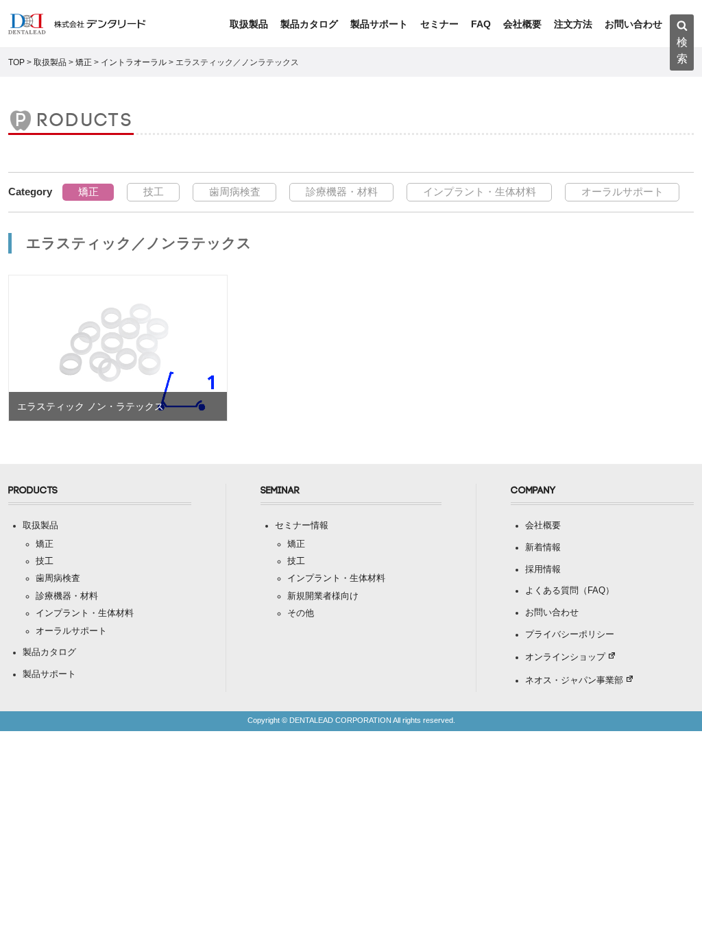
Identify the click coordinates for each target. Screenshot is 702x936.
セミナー (439, 24)
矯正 (88, 191)
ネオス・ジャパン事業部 (574, 680)
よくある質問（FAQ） (569, 590)
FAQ (481, 24)
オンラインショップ (565, 657)
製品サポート (379, 24)
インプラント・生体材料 (479, 191)
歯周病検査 (235, 191)
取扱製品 (249, 24)
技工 (153, 191)
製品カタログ (309, 24)
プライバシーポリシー (569, 634)
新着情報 (543, 547)
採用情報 (543, 569)
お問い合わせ (633, 24)
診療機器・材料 (342, 191)
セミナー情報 (301, 525)
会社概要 (522, 24)
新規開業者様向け (323, 596)
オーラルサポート (622, 191)
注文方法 (573, 24)
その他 (300, 613)
